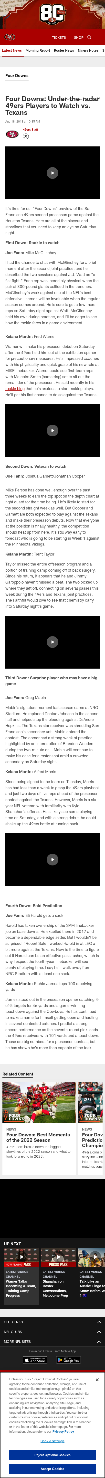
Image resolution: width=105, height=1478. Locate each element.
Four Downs (17, 75)
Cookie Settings (52, 1441)
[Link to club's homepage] (10, 35)
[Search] (89, 37)
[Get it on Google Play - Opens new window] (68, 1362)
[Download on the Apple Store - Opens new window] (35, 1360)
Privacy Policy (63, 1431)
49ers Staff (30, 129)
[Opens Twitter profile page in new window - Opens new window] (26, 136)
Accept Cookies (52, 1469)
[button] (52, 173)
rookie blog (15, 388)
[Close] (97, 1379)
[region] (52, 1425)
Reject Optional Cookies (52, 1455)
